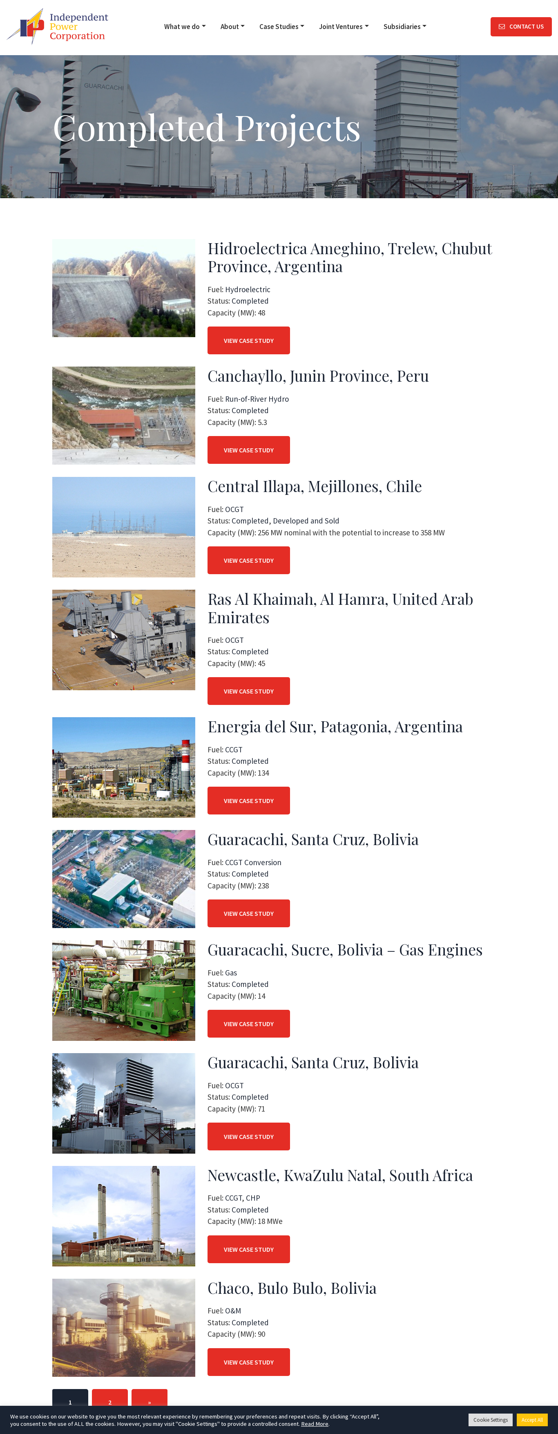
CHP (253, 1198)
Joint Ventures (341, 26)
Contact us (526, 26)
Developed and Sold (306, 521)
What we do (182, 26)
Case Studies (279, 26)
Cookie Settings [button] (490, 1419)
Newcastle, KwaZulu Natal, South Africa (340, 1175)
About (230, 26)
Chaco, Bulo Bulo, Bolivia (292, 1287)
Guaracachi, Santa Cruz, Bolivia (313, 839)
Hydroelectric (247, 289)
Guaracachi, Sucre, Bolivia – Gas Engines (345, 949)
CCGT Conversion (253, 862)
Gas (231, 973)
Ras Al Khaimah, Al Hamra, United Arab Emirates (340, 607)
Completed (250, 301)
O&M (233, 1310)
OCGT (234, 509)
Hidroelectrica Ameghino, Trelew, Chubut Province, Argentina (350, 257)
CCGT (234, 749)
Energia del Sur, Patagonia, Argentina (335, 726)
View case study (249, 340)
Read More (314, 1423)
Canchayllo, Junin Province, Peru (318, 375)
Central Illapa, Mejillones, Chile (315, 486)
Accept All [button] (532, 1419)
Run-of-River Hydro (257, 399)
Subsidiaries (402, 26)
